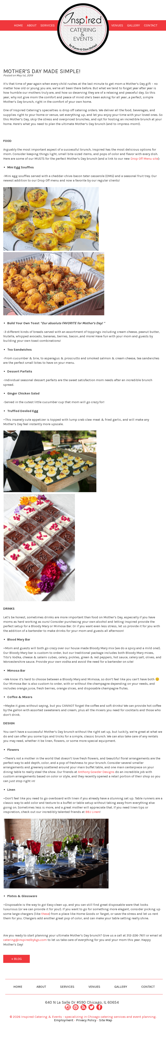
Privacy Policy (86, 1020)
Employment (63, 1020)
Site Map (105, 1020)
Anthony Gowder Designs (96, 772)
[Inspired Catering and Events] (83, 29)
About (31, 25)
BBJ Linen (92, 812)
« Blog (16, 959)
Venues (117, 25)
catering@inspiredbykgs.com (25, 940)
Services (47, 25)
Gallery (133, 25)
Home (18, 25)
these (45, 914)
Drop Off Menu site (144, 158)
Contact (150, 25)
